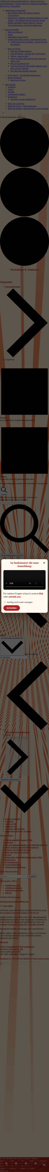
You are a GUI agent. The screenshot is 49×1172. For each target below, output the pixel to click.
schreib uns (15, 596)
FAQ (41, 593)
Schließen (12, 608)
